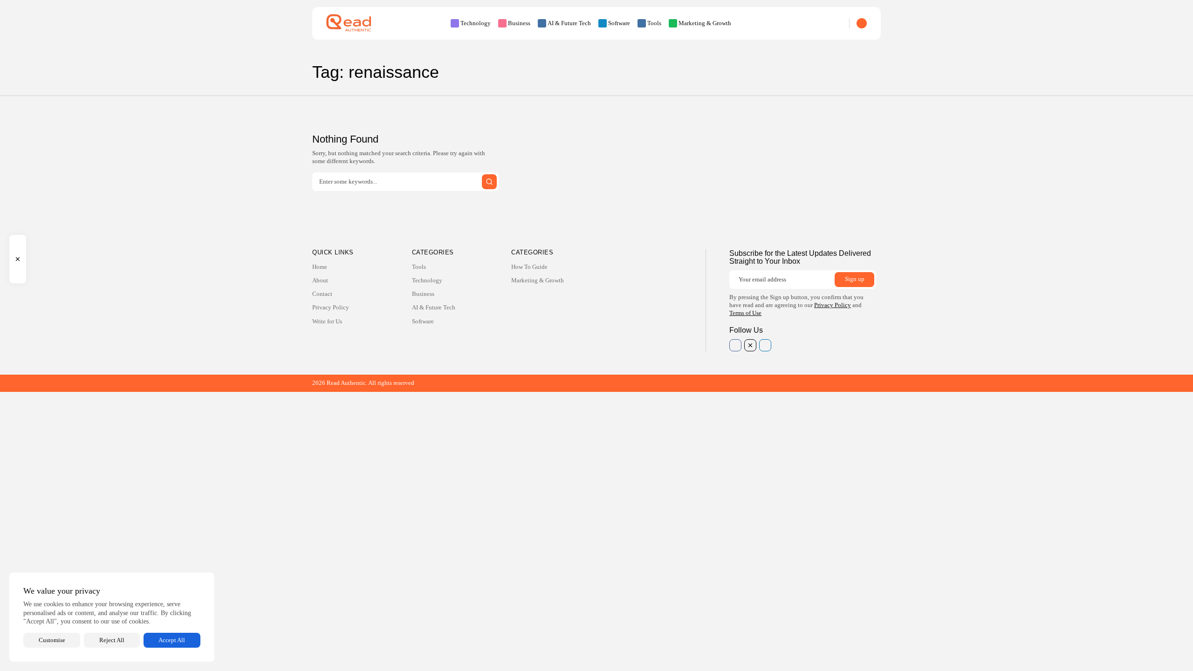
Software (619, 23)
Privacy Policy (330, 307)
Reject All (111, 640)
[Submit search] (489, 181)
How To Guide (529, 266)
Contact (322, 293)
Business (519, 23)
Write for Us (327, 321)
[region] (111, 617)
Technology (475, 23)
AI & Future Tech (569, 23)
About (320, 280)
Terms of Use (745, 312)
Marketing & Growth (705, 23)
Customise (52, 640)
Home (319, 266)
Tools (654, 23)
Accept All (171, 640)
